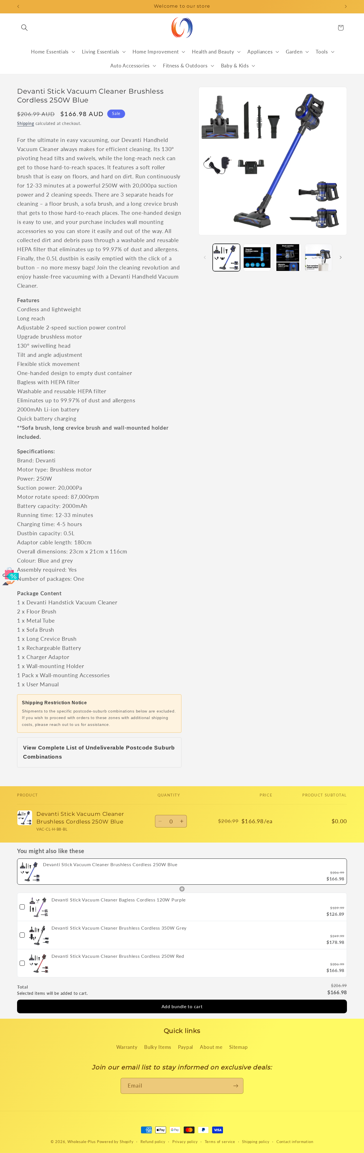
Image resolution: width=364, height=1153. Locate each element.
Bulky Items (157, 1047)
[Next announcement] (346, 6)
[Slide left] (204, 257)
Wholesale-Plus (82, 1141)
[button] (24, 27)
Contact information (294, 1141)
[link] (30, 871)
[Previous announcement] (18, 6)
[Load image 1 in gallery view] (226, 257)
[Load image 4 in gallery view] (318, 257)
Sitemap (238, 1047)
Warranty (127, 1047)
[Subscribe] (235, 1086)
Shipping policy (256, 1141)
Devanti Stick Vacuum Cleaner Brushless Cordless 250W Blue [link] (110, 864)
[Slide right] (340, 257)
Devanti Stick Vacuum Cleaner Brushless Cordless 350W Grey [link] (119, 928)
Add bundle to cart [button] (182, 1006)
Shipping (25, 123)
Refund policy (153, 1141)
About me (211, 1047)
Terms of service (220, 1141)
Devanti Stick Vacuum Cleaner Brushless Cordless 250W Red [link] (117, 956)
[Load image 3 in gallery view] (287, 257)
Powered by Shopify (115, 1141)
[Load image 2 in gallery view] (257, 257)
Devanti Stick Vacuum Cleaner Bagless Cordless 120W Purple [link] (118, 900)
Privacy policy (185, 1141)
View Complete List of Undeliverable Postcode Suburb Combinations (99, 752)
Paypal (185, 1047)
